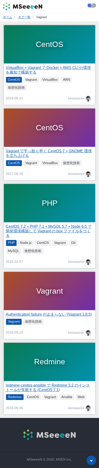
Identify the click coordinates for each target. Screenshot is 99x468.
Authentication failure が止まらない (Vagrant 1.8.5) (49, 314)
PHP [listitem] (11, 243)
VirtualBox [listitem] (50, 79)
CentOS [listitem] (14, 79)
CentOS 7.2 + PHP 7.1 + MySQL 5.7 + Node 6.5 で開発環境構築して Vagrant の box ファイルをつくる (49, 231)
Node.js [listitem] (25, 243)
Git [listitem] (73, 243)
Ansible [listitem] (66, 397)
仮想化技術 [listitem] (16, 87)
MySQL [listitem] (13, 251)
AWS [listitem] (66, 79)
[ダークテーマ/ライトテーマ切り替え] (91, 5)
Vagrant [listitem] (31, 79)
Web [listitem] (81, 397)
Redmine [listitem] (15, 397)
